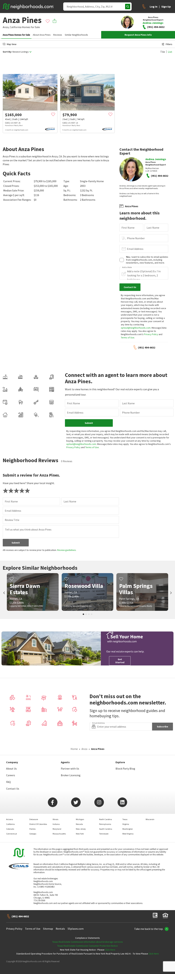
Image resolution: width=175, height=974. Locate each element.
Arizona (9, 819)
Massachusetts (59, 833)
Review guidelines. (66, 550)
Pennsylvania (105, 824)
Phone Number (136, 238)
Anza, (6, 27)
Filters (169, 44)
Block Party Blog (125, 768)
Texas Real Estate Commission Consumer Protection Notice (87, 945)
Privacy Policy (151, 334)
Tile (162, 51)
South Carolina (105, 829)
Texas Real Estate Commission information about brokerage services (87, 941)
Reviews (57, 34)
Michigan (80, 819)
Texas (124, 819)
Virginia (125, 824)
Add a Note (127, 267)
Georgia (32, 833)
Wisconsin (150, 819)
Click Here (110, 949)
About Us (11, 768)
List (170, 51)
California (15, 27)
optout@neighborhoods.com (136, 327)
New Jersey (81, 829)
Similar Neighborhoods (76, 34)
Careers (10, 775)
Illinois (55, 819)
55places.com (76, 928)
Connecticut (11, 833)
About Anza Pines (42, 34)
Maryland (57, 829)
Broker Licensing (70, 775)
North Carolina (105, 819)
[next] (54, 92)
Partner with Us (70, 768)
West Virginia (127, 833)
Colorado (10, 829)
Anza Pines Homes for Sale (16, 34)
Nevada (79, 824)
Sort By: (7, 52)
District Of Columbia (38, 824)
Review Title (12, 520)
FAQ (8, 782)
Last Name (153, 227)
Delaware (33, 819)
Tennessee (103, 833)
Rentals (60, 928)
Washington (127, 829)
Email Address (135, 248)
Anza (84, 749)
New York (80, 833)
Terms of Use (127, 337)
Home (74, 749)
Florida (32, 829)
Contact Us (12, 788)
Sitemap (48, 928)
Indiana (56, 824)
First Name (128, 227)
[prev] (6, 92)
